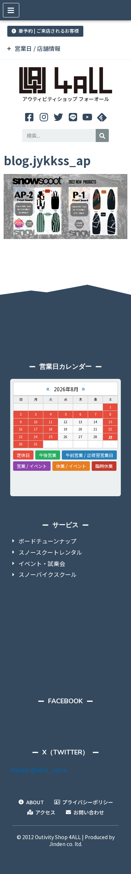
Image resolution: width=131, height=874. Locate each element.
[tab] (65, 48)
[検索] (102, 135)
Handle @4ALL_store (38, 769)
